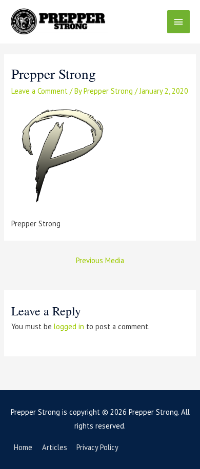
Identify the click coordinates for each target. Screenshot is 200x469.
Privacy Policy (97, 447)
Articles (54, 447)
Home (23, 447)
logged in (69, 326)
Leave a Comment (39, 91)
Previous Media (100, 260)
